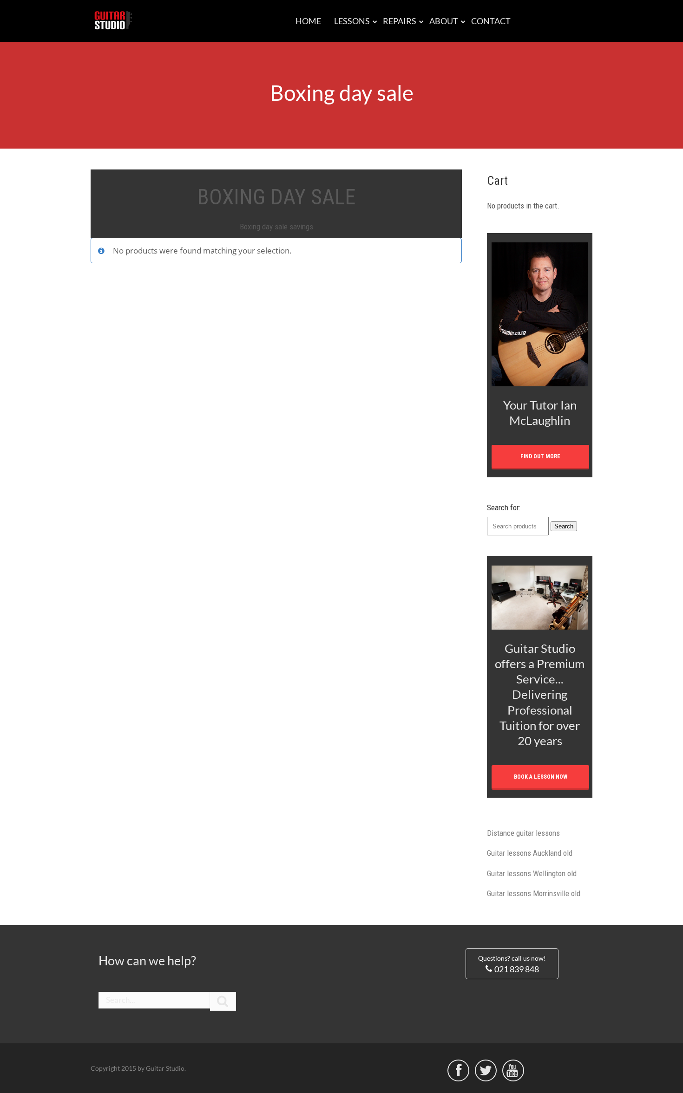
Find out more (540, 456)
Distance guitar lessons (523, 833)
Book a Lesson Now (540, 777)
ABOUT (443, 21)
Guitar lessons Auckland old (529, 853)
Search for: (503, 507)
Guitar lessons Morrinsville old (533, 893)
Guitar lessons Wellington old (532, 873)
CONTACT (491, 21)
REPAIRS (399, 21)
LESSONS (352, 21)
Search (563, 526)
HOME (308, 21)
